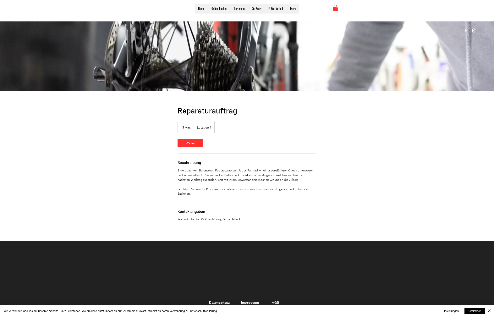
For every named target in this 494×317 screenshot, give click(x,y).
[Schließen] (489, 311)
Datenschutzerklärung (203, 311)
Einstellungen (450, 311)
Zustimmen (474, 311)
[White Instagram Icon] (474, 30)
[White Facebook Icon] (466, 30)
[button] (335, 8)
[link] (190, 143)
